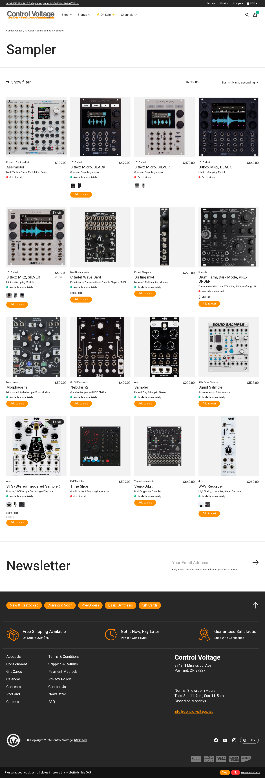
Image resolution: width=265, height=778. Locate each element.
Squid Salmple (210, 387)
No (236, 772)
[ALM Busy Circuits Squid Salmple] (228, 347)
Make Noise (12, 382)
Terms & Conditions (64, 656)
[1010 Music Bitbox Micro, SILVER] (164, 127)
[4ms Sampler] (164, 347)
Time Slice (79, 486)
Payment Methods (63, 671)
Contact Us (57, 686)
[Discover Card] (246, 760)
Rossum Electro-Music (18, 162)
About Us (13, 656)
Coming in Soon (60, 605)
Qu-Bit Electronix (79, 382)
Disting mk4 (144, 277)
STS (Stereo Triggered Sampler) (33, 486)
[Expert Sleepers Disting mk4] (164, 237)
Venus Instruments (144, 481)
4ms (136, 382)
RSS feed (80, 740)
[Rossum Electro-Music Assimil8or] (36, 127)
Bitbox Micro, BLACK (87, 167)
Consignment (16, 664)
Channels (127, 15)
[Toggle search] (247, 14)
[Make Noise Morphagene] (36, 347)
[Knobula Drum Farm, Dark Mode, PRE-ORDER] (228, 237)
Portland (13, 694)
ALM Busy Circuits (208, 382)
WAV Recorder (210, 486)
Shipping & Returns (63, 664)
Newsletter (57, 694)
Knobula (202, 272)
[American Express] (234, 760)
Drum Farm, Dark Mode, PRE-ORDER (222, 279)
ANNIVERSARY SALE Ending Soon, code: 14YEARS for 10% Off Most (42, 3)
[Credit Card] (196, 760)
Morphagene (17, 387)
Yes (224, 772)
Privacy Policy (59, 679)
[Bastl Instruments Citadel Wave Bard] (100, 237)
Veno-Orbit (143, 486)
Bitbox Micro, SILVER (152, 167)
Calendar (13, 679)
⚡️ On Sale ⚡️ (105, 15)
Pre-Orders (90, 605)
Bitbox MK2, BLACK (215, 167)
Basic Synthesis (120, 605)
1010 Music (76, 162)
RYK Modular (77, 481)
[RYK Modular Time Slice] (100, 446)
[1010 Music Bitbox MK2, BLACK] (228, 127)
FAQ (51, 701)
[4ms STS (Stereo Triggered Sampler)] (36, 446)
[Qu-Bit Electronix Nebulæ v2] (100, 347)
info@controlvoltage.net (194, 711)
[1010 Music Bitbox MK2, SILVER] (36, 237)
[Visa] (221, 760)
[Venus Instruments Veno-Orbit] (164, 446)
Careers (12, 701)
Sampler (141, 387)
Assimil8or (15, 167)
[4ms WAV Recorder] (228, 446)
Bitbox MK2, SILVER (23, 277)
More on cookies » (250, 772)
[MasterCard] (209, 760)
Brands (82, 15)
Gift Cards (150, 605)
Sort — (226, 82)
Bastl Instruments (79, 272)
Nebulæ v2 (79, 387)
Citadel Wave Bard (85, 277)
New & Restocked (24, 605)
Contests (13, 686)
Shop (65, 15)
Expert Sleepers (142, 272)
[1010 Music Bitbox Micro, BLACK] (100, 127)
